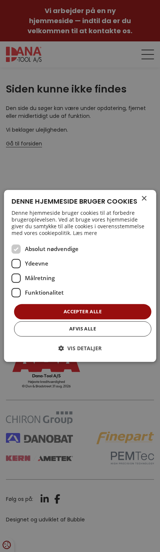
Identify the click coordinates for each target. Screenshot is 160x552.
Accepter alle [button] (83, 311)
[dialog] (80, 276)
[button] (80, 348)
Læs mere (85, 232)
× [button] (144, 198)
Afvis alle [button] (82, 329)
